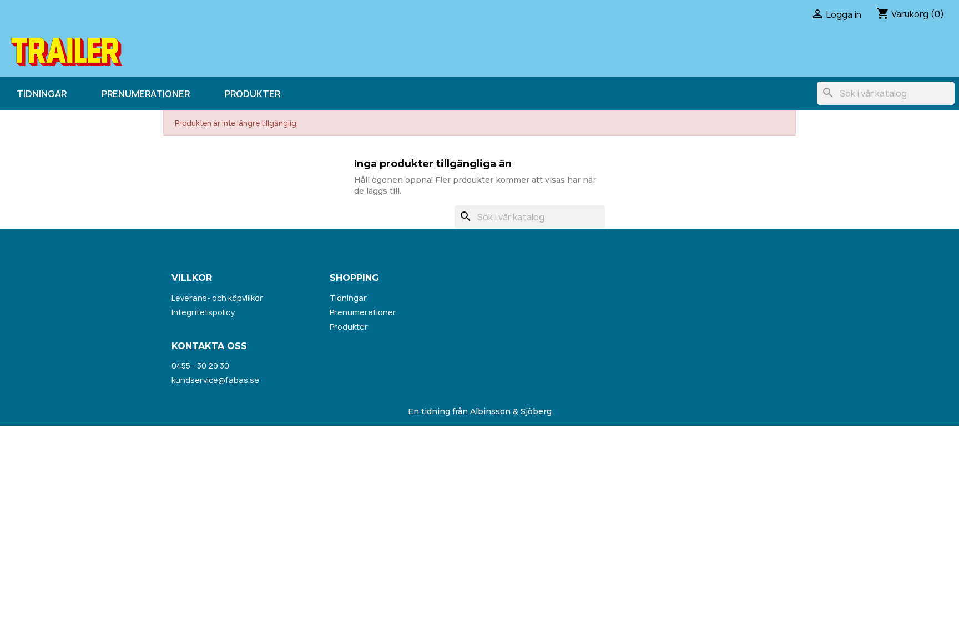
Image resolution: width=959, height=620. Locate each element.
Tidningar (42, 94)
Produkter (252, 94)
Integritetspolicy (203, 312)
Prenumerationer (146, 94)
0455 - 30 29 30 (200, 365)
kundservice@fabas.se (215, 380)
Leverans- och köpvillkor (217, 298)
